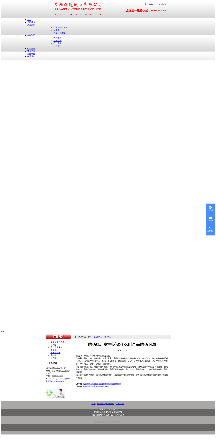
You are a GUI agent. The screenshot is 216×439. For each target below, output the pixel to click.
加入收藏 (149, 4)
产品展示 (31, 25)
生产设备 (31, 48)
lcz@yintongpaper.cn (61, 378)
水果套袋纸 (55, 353)
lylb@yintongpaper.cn (55, 381)
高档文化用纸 (60, 33)
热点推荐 (58, 38)
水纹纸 (53, 355)
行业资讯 (58, 43)
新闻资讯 (31, 35)
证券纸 (53, 358)
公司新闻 (58, 41)
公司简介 (31, 22)
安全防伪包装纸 (61, 27)
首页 (29, 20)
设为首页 (162, 4)
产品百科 (58, 46)
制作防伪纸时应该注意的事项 (96, 386)
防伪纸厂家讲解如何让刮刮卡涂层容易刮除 (102, 384)
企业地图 (31, 54)
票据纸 (53, 350)
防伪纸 (57, 30)
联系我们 (31, 56)
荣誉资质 (31, 51)
